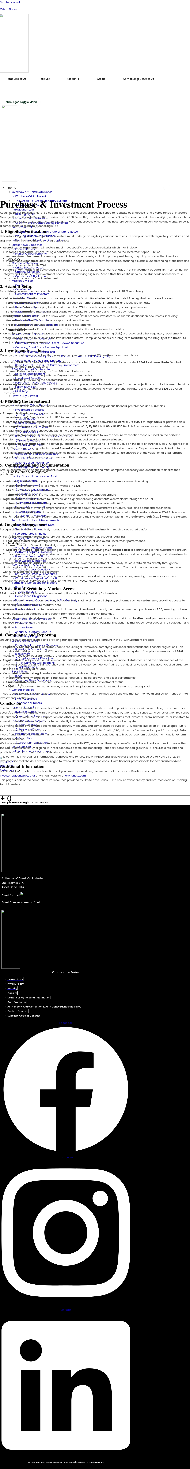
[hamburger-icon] (167, 187)
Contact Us (147, 79)
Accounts (73, 79)
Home (10, 79)
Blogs (136, 79)
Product (45, 79)
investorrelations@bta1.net (17, 775)
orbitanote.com (75, 775)
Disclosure (20, 79)
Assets (101, 79)
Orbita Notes (8, 9)
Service (128, 79)
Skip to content (10, 2)
